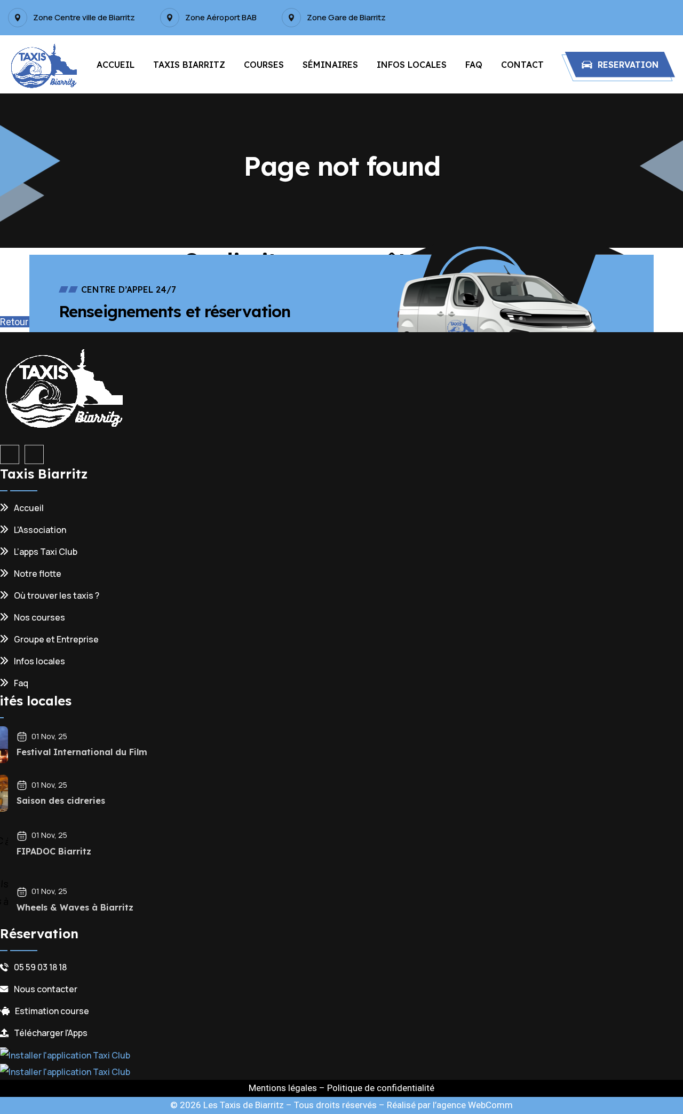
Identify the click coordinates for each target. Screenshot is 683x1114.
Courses (264, 64)
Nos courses (39, 617)
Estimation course (52, 1011)
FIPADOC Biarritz (54, 851)
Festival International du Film (82, 752)
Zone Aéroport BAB (221, 17)
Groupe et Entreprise (56, 639)
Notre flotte (37, 573)
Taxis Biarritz (189, 64)
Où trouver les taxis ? (56, 595)
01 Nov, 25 (49, 736)
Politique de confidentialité (380, 1087)
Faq (473, 64)
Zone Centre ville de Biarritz (84, 17)
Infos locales (412, 64)
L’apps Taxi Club (45, 552)
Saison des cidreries (61, 800)
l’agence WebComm (473, 1105)
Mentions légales (283, 1087)
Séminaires (330, 64)
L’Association (40, 530)
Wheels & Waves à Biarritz (75, 907)
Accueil (115, 64)
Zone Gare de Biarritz (346, 17)
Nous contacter (45, 989)
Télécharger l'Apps (51, 1033)
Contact (522, 64)
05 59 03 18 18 (40, 967)
